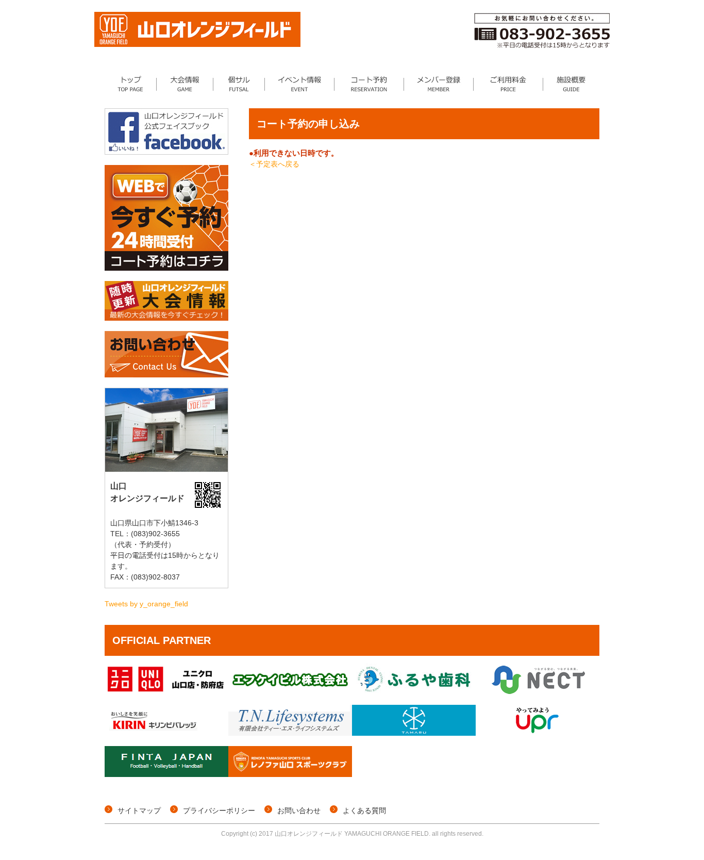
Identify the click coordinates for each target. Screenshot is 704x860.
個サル (239, 84)
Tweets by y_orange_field (146, 604)
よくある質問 (364, 810)
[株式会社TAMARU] (414, 733)
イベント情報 (299, 84)
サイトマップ (139, 810)
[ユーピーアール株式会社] (537, 733)
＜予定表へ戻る (274, 164)
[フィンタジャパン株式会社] (166, 774)
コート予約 (369, 84)
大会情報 (185, 84)
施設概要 (571, 84)
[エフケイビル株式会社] (290, 692)
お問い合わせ (299, 810)
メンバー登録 (439, 84)
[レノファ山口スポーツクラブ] (290, 774)
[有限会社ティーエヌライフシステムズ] (290, 733)
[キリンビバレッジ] (166, 733)
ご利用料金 (508, 84)
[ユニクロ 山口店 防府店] (166, 692)
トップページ (131, 84)
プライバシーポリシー (219, 810)
